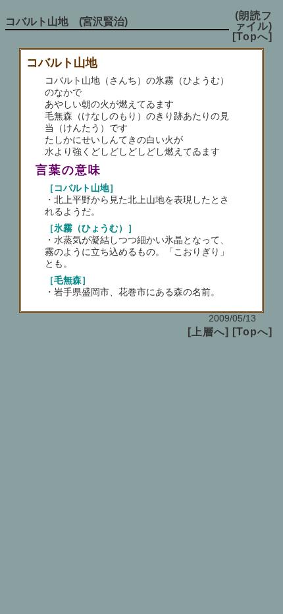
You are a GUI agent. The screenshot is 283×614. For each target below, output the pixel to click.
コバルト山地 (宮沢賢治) (66, 21)
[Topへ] (252, 36)
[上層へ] (208, 331)
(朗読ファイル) (253, 21)
